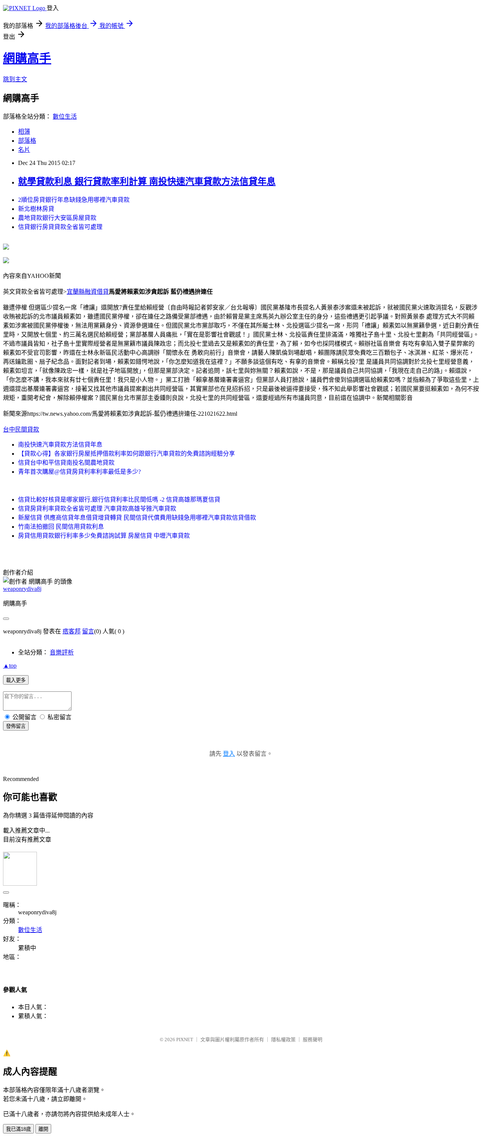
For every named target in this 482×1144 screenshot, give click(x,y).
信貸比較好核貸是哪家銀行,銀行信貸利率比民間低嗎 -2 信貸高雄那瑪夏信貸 (119, 499)
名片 (24, 149)
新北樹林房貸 (36, 209)
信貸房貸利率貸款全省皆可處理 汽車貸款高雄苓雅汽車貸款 (97, 508)
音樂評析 (62, 652)
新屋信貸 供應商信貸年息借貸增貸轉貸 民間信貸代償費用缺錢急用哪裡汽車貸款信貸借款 (137, 517)
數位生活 (65, 116)
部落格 (27, 140)
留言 (88, 631)
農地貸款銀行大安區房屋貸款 (57, 218)
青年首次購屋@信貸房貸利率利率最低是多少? (79, 471)
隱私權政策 (283, 1039)
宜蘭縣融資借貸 (88, 291)
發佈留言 (16, 726)
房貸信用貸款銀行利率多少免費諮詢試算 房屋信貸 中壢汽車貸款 (104, 535)
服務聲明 (312, 1039)
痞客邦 (72, 631)
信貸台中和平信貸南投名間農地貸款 (66, 462)
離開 (43, 1129)
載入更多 (16, 680)
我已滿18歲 (18, 1129)
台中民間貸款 (21, 429)
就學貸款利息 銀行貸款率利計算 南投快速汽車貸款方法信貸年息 (147, 181)
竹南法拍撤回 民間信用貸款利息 (61, 526)
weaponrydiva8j (22, 589)
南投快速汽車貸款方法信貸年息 (60, 444)
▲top (10, 665)
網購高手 (27, 58)
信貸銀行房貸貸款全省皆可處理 (60, 227)
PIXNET (184, 1039)
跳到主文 (15, 79)
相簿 (24, 131)
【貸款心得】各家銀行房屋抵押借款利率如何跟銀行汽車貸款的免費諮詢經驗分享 (126, 453)
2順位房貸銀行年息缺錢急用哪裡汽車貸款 (74, 200)
